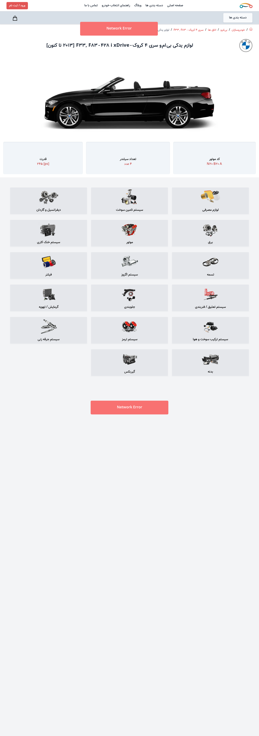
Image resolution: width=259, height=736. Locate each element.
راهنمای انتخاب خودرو (116, 5)
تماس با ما (91, 5)
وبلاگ (137, 5)
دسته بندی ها (154, 5)
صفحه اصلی (175, 5)
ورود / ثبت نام (17, 5)
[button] (210, 201)
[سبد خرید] (16, 18)
